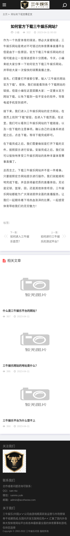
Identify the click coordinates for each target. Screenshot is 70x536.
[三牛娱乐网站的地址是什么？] (35, 360)
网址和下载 (17, 14)
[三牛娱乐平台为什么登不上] (35, 415)
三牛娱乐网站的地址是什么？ (20, 365)
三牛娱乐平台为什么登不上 (19, 420)
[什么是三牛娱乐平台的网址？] (35, 305)
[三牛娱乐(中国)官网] (35, 4)
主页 (5, 14)
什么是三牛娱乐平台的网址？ (20, 311)
